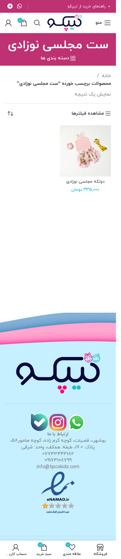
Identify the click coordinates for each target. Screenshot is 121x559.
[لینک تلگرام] (10, 6)
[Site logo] (64, 22)
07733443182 (58, 454)
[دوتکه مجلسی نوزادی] (85, 151)
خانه (106, 76)
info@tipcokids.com (58, 467)
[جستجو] (37, 22)
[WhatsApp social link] (19, 6)
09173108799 (58, 460)
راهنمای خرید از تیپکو (86, 6)
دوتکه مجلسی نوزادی (85, 182)
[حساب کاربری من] (8, 22)
